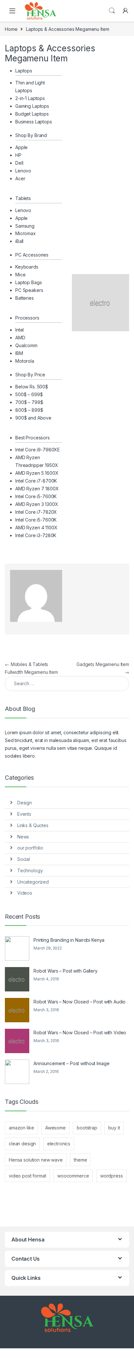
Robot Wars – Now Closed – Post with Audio (80, 1001)
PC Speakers (29, 290)
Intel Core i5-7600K (36, 496)
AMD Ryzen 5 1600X (37, 473)
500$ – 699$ (29, 394)
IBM (19, 353)
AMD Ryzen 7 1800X (37, 488)
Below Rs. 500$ (31, 386)
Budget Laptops (32, 114)
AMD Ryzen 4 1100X (36, 527)
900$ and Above (33, 418)
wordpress (111, 1175)
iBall (19, 241)
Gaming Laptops (32, 106)
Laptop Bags (28, 282)
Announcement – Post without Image (71, 1063)
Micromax (25, 233)
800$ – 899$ (29, 410)
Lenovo (23, 170)
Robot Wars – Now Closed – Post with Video (80, 1032)
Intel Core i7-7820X (36, 512)
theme (80, 1160)
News (23, 836)
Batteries (24, 298)
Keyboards (26, 267)
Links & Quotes (32, 825)
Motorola (24, 361)
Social (23, 859)
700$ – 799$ (29, 402)
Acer (20, 178)
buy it (114, 1127)
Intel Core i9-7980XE (37, 449)
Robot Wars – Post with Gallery (66, 971)
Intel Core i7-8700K (36, 481)
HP (18, 155)
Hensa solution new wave (36, 1160)
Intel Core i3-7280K (35, 535)
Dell (19, 163)
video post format (27, 1175)
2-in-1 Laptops (30, 98)
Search (111, 10)
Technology (30, 870)
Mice (20, 274)
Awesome (55, 1127)
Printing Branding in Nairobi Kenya (69, 940)
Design (24, 802)
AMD (20, 337)
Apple (21, 147)
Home (11, 29)
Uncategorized (33, 882)
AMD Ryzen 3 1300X (36, 504)
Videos (24, 893)
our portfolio (30, 847)
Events (24, 814)
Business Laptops (33, 121)
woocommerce (73, 1175)
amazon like (21, 1127)
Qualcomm (26, 345)
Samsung (24, 226)
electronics (58, 1143)
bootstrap (87, 1127)
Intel (19, 330)
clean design (22, 1143)
